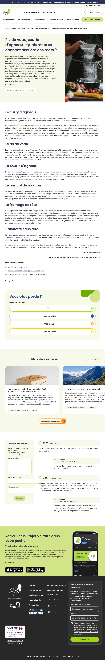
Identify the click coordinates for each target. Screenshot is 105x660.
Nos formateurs (35, 590)
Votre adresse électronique (80, 605)
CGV (53, 656)
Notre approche (73, 20)
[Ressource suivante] (95, 359)
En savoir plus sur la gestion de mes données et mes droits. (86, 632)
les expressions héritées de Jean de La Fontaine (26, 274)
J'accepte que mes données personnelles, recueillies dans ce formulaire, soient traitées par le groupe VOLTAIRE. (86, 628)
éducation (58, 2)
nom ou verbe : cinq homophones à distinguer (26, 271)
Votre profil (74, 613)
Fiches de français (56, 20)
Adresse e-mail (14, 487)
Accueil (8, 28)
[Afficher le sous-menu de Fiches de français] (65, 19)
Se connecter (95, 12)
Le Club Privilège (36, 595)
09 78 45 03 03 (94, 6)
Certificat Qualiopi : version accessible (15, 642)
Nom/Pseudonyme (15, 477)
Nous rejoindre (35, 600)
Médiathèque (40, 20)
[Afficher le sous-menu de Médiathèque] (47, 19)
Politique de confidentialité (68, 656)
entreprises (94, 2)
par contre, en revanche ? (18, 267)
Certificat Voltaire (24, 20)
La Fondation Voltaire (56, 585)
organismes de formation (75, 2)
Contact (32, 585)
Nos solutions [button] (8, 20)
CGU (48, 656)
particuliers (43, 2)
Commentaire (13, 458)
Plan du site (34, 605)
